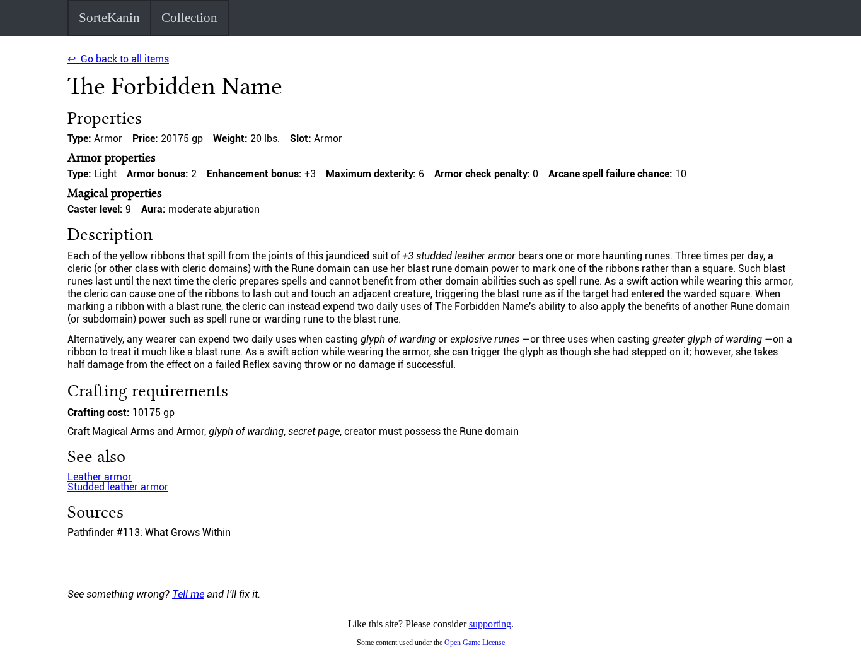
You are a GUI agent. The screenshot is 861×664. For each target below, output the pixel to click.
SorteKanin (109, 17)
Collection (189, 17)
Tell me (188, 594)
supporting (490, 624)
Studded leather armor (117, 487)
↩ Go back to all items (118, 59)
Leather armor (99, 477)
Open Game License (474, 642)
